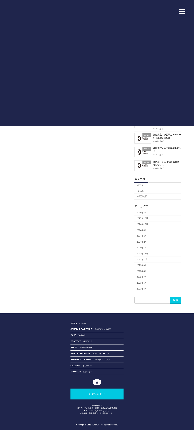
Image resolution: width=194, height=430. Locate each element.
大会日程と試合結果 (103, 329)
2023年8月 (142, 271)
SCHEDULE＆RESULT (82, 329)
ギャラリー (87, 366)
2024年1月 (142, 247)
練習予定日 (142, 196)
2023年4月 (142, 288)
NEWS (140, 185)
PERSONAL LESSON (82, 359)
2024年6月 (142, 236)
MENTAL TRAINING (81, 353)
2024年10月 (142, 224)
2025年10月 (142, 218)
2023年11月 (142, 259)
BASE (74, 335)
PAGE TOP (186, 413)
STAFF (74, 347)
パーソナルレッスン (102, 359)
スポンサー (87, 372)
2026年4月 (142, 212)
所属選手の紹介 (85, 347)
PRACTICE (76, 341)
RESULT (141, 191)
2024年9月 (142, 230)
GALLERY (76, 365)
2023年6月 (142, 283)
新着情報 (82, 323)
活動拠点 (82, 335)
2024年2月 (142, 241)
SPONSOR (76, 371)
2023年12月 (142, 253)
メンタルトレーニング (101, 353)
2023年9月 (142, 265)
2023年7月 (142, 277)
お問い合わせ (97, 393)
